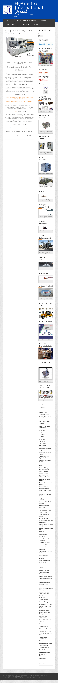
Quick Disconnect (44, 505)
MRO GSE (42, 536)
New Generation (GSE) (45, 448)
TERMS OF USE (11, 676)
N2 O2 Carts (42, 532)
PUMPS (43, 20)
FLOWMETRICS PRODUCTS (37, 675)
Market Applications (44, 623)
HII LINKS (36, 24)
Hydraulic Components (45, 563)
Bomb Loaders (43, 450)
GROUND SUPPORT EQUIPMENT (27, 20)
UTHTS (42, 437)
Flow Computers (44, 647)
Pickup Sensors (43, 641)
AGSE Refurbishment (45, 421)
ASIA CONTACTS (47, 675)
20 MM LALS (42, 508)
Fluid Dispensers (44, 514)
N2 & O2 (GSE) (43, 534)
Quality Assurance (44, 412)
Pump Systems (43, 599)
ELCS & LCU (42, 549)
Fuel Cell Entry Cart (44, 544)
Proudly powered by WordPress (10, 677)
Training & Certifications (45, 416)
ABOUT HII (9, 20)
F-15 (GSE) (42, 434)
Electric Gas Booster (44, 582)
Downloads (42, 658)
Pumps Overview (44, 570)
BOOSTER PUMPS (27, 675)
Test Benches (43, 512)
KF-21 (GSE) (42, 446)
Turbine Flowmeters (45, 631)
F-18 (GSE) (42, 439)
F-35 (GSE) (42, 441)
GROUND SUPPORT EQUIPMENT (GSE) (15, 675)
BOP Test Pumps (44, 610)
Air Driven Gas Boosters (45, 576)
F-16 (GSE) (42, 430)
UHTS (41, 432)
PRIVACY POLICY (18, 676)
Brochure (41, 423)
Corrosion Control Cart (45, 547)
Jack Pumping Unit (44, 542)
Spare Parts (42, 419)
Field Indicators (43, 650)
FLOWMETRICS (10, 24)
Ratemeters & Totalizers (45, 643)
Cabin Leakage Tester (45, 510)
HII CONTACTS (24, 24)
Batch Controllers (44, 645)
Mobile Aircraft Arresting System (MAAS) (44, 557)
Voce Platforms (37, 677)
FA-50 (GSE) (42, 443)
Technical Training (44, 414)
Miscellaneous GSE (44, 560)
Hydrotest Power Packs (45, 604)
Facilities (41, 410)
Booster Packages (44, 602)
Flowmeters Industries (45, 629)
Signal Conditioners (44, 652)
